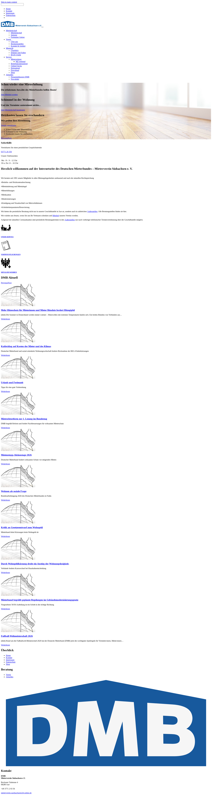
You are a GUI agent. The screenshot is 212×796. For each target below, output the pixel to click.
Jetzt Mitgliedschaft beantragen (13, 110)
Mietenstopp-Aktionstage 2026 (16, 455)
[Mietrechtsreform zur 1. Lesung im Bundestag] (18, 414)
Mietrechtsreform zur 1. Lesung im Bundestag (24, 418)
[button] (4, 138)
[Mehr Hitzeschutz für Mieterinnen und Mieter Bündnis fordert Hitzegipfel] (18, 305)
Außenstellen (92, 211)
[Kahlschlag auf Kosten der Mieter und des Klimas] (18, 341)
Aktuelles (9, 677)
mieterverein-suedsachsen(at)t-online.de (16, 793)
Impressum (10, 13)
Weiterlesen (5, 319)
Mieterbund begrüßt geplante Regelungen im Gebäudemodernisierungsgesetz (39, 600)
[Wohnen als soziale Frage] (18, 486)
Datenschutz (10, 15)
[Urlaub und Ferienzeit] (18, 378)
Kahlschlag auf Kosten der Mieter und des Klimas (26, 346)
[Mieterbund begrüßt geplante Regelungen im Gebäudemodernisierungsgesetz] (18, 595)
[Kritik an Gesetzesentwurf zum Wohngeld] (18, 523)
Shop (8, 664)
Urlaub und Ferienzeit (12, 382)
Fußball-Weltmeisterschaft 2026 (17, 636)
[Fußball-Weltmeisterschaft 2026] (18, 631)
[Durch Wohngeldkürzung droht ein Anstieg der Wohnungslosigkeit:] (18, 559)
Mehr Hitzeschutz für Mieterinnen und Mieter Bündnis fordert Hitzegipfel (38, 310)
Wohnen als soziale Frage (13, 491)
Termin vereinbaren (8, 125)
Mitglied (56, 216)
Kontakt (9, 11)
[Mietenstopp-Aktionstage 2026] (18, 450)
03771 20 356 (6, 152)
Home (8, 9)
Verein (8, 675)
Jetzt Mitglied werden (9, 95)
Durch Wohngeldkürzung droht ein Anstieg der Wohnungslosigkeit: (35, 563)
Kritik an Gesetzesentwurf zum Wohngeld (22, 527)
